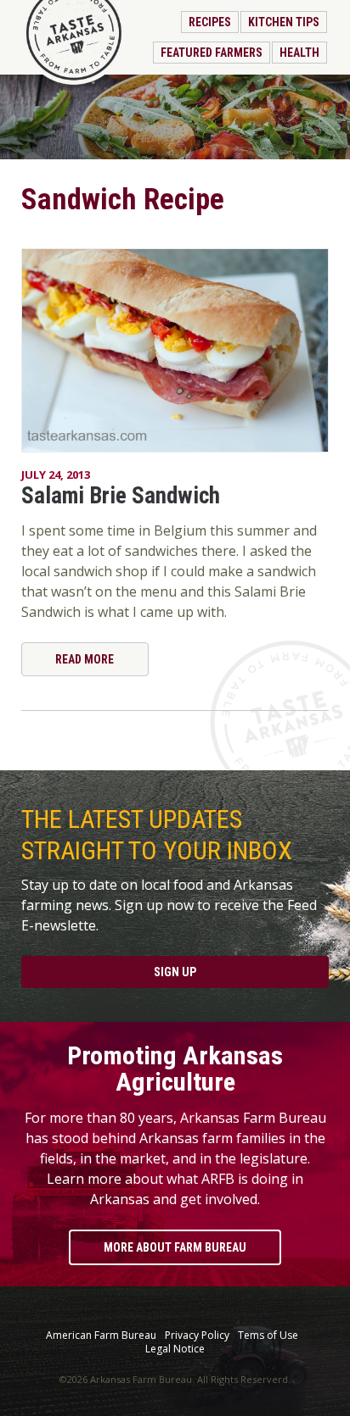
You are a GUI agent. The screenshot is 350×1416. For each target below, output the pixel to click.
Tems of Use (268, 1335)
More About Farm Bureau (175, 1247)
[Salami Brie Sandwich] (175, 350)
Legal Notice (175, 1349)
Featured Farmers (211, 52)
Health (299, 52)
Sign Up (175, 972)
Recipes (210, 22)
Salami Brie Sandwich (120, 495)
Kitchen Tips (283, 22)
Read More (84, 659)
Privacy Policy (197, 1335)
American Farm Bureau (101, 1335)
